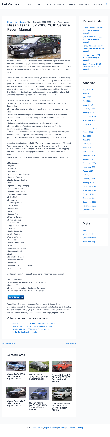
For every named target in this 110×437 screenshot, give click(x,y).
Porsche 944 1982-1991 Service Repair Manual (30, 329)
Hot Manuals (10, 4)
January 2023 (88, 182)
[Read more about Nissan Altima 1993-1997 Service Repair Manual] (39, 366)
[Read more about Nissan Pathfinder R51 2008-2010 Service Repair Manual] (62, 394)
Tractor (97, 4)
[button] (32, 4)
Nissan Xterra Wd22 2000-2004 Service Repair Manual (38, 406)
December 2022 (89, 186)
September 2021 (89, 198)
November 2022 (89, 190)
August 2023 (88, 171)
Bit (59, 428)
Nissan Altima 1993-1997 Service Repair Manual (39, 376)
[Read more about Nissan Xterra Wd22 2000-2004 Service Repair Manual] (39, 393)
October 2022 (88, 194)
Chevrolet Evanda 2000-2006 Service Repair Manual (93, 39)
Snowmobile (84, 4)
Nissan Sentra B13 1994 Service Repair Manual (15, 403)
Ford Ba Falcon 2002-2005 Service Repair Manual (92, 57)
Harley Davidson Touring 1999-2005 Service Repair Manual (93, 48)
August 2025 (88, 132)
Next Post (71, 343)
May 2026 (87, 97)
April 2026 (87, 101)
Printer (70, 4)
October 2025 (88, 124)
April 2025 (87, 148)
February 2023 (89, 179)
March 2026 (88, 105)
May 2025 (87, 144)
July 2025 (87, 136)
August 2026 (88, 89)
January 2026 (88, 113)
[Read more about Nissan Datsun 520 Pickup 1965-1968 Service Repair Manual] (62, 366)
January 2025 (88, 159)
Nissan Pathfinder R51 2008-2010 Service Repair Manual (61, 406)
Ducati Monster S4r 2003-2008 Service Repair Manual (93, 30)
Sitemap (80, 428)
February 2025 (89, 155)
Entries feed (88, 234)
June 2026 (87, 93)
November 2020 (89, 206)
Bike (38, 4)
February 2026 (89, 109)
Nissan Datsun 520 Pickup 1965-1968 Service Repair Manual (61, 378)
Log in (85, 230)
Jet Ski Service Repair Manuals (24, 332)
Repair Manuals (50, 428)
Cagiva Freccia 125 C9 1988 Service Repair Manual (92, 66)
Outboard (58, 4)
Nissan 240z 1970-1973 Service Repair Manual (16, 376)
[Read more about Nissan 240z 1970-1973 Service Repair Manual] (16, 366)
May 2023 (87, 175)
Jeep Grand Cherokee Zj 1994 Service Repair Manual (33, 323)
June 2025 (87, 140)
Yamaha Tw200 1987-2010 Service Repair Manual (32, 326)
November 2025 (89, 120)
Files (63, 428)
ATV (29, 4)
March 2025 (88, 151)
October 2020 (88, 210)
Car (47, 4)
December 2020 (89, 202)
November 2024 (89, 167)
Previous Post (9, 343)
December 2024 (89, 163)
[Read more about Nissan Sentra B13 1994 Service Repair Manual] (16, 392)
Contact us (70, 428)
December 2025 (89, 116)
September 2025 (90, 128)
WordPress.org (89, 242)
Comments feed (89, 238)
